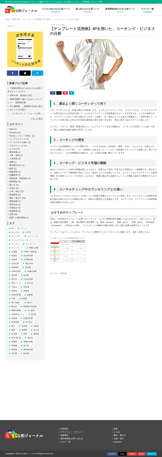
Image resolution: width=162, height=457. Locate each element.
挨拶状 (26, 291)
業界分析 (63, 273)
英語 (13, 326)
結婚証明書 (28, 318)
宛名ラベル (16, 283)
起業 (11, 214)
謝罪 (25, 334)
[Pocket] (65, 93)
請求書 (14, 334)
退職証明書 (28, 342)
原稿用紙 (15, 267)
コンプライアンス (17, 139)
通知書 (14, 349)
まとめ (12, 149)
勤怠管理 (29, 263)
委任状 (14, 279)
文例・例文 (14, 191)
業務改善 (13, 201)
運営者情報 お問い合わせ (71, 438)
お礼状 (28, 232)
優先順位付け (15, 165)
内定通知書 (28, 256)
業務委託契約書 (30, 306)
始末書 (26, 275)
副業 (11, 168)
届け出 (12, 185)
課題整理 (13, 211)
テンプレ (15, 244)
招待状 (14, 291)
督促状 (34, 314)
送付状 (26, 346)
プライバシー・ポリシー (71, 432)
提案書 (30, 295)
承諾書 (26, 287)
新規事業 (13, 195)
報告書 (14, 275)
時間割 (24, 299)
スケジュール (33, 236)
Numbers (13, 132)
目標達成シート (18, 314)
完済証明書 (28, 279)
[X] (59, 93)
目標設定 (13, 208)
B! (37, 73)
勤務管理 (13, 172)
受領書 (28, 267)
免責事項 (64, 435)
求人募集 (31, 310)
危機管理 (13, 175)
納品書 (14, 318)
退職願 (14, 346)
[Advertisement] (25, 385)
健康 (11, 162)
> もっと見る (37, 118)
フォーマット (17, 248)
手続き (12, 188)
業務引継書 (16, 310)
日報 (13, 299)
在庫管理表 (16, 271)
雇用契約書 (28, 349)
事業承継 (13, 152)
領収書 (14, 353)
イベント (24, 228)
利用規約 (64, 429)
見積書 (24, 326)
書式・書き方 (15, 198)
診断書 (24, 330)
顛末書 (26, 353)
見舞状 (36, 326)
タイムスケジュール (19, 240)
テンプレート (31, 244)
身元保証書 (16, 338)
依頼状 (14, 256)
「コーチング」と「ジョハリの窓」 (26, 113)
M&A (11, 129)
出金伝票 (15, 263)
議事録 (36, 334)
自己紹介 (29, 322)
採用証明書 (16, 295)
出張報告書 (28, 260)
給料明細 (15, 322)
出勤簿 (14, 260)
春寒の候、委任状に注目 (21, 95)
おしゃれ (15, 232)
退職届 (14, 342)
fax (12, 228)
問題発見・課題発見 (18, 178)
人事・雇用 (14, 155)
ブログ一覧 (65, 442)
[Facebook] (52, 93)
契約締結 (13, 181)
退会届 (30, 338)
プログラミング (16, 146)
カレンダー (16, 236)
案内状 (14, 306)
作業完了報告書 (30, 252)
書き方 (30, 303)
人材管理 (13, 159)
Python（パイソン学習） (20, 136)
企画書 (14, 252)
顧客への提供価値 (17, 217)
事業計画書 (34, 248)
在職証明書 (32, 271)
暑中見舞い (16, 303)
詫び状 (36, 330)
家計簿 (30, 283)
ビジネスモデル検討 (18, 142)
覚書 (13, 330)
